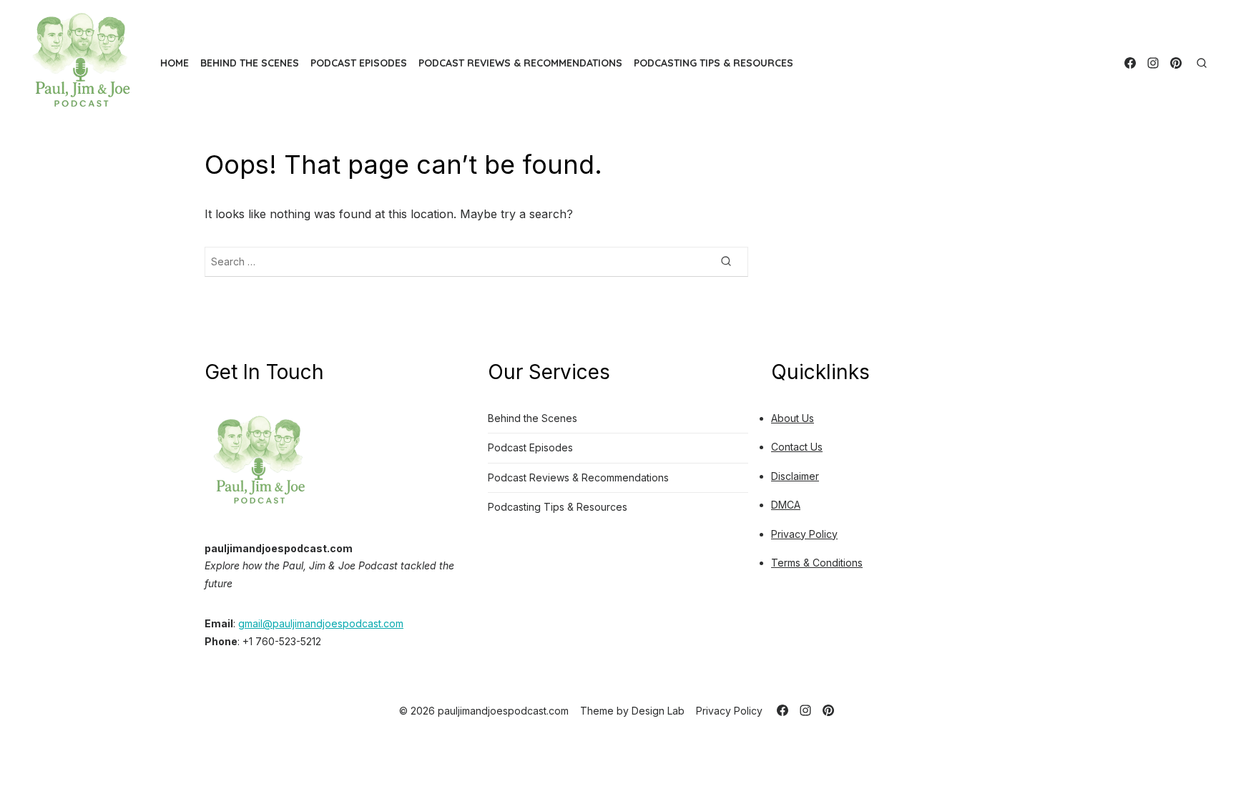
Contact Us (797, 447)
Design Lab (658, 711)
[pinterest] (1175, 63)
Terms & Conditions (817, 563)
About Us (792, 418)
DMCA (785, 505)
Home (174, 63)
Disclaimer (795, 476)
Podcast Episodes (358, 63)
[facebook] (1130, 63)
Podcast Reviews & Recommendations (520, 63)
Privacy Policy (804, 534)
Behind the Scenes (249, 63)
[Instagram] (1153, 63)
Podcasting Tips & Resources (713, 63)
